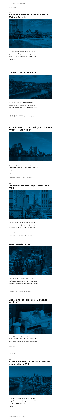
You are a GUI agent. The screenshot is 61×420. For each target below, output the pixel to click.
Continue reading (12, 59)
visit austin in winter (32, 116)
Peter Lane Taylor (12, 177)
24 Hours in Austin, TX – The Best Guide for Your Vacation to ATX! (29, 362)
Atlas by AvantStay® (13, 3)
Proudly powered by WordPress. (20, 416)
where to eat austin (14, 352)
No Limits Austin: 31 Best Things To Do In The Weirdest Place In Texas (30, 128)
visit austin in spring (18, 116)
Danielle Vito (11, 115)
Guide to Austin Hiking (19, 244)
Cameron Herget (12, 235)
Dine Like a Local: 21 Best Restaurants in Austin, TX (28, 301)
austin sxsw (16, 64)
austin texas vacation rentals (22, 64)
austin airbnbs (12, 64)
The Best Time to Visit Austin (22, 72)
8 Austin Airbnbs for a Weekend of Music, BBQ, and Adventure (28, 15)
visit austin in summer (25, 116)
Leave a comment (31, 64)
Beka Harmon (12, 291)
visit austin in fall (12, 116)
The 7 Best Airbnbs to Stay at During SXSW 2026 (29, 186)
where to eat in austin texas (21, 352)
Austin (22, 115)
